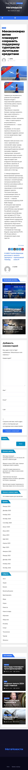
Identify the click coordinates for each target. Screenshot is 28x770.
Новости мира (7, 611)
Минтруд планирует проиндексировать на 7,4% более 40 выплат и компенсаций (13, 457)
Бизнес (5, 587)
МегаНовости (14, 7)
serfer (11, 58)
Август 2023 (6, 527)
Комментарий (7, 358)
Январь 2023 (6, 555)
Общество (6, 619)
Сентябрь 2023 (7, 522)
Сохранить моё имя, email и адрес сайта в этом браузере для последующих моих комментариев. (13, 424)
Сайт (4, 409)
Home (8, 766)
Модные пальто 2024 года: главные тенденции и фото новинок (14, 686)
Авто (4, 578)
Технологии (6, 632)
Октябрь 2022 (7, 567)
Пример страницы (16, 766)
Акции (4, 583)
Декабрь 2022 (7, 559)
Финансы (5, 640)
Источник (21, 245)
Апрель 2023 (6, 543)
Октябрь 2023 (7, 518)
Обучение (6, 615)
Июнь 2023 (6, 535)
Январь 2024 (6, 506)
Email (5, 400)
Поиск (4, 438)
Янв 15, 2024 (8, 671)
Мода (4, 599)
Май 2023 (5, 539)
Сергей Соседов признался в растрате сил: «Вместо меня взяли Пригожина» (13, 471)
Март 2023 (6, 547)
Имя (4, 390)
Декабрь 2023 (7, 510)
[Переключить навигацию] (15, 18)
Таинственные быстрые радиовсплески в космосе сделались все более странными (13, 478)
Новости (5, 607)
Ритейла (5, 623)
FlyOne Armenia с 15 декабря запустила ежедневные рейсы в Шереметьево (13, 330)
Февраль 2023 (7, 551)
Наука (4, 603)
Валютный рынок (8, 591)
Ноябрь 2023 (6, 514)
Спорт (4, 628)
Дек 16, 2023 (8, 705)
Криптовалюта (7, 595)
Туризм (4, 27)
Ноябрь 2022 (6, 563)
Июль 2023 (6, 531)
